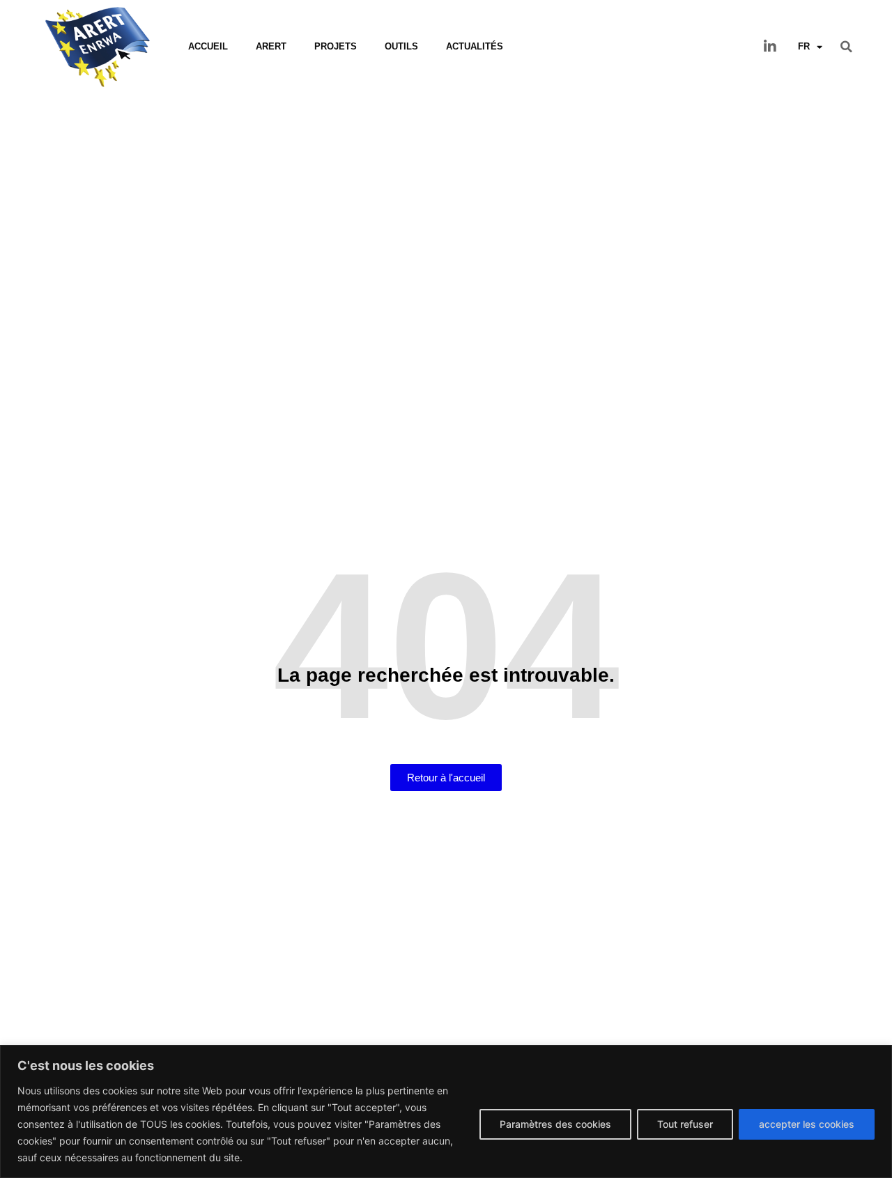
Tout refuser (685, 1124)
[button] (846, 46)
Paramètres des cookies (555, 1124)
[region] (446, 1111)
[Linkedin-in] (770, 47)
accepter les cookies (806, 1124)
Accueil (208, 46)
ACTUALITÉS (474, 46)
